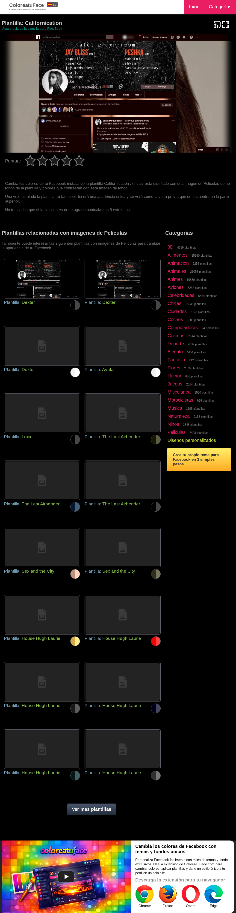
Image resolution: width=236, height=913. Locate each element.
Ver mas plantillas (91, 809)
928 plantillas (206, 400)
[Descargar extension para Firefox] (167, 894)
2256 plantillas (202, 263)
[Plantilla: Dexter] (42, 279)
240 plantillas (210, 328)
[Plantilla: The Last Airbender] (123, 413)
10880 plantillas (197, 279)
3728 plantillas (200, 312)
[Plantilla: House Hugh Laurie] (42, 615)
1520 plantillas (204, 392)
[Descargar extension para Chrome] (144, 894)
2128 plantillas (198, 360)
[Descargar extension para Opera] (190, 894)
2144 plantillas (197, 336)
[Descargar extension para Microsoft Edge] (213, 894)
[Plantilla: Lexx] (42, 413)
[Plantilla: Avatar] (123, 346)
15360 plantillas (202, 255)
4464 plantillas (196, 352)
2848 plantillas (192, 424)
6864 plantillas (207, 296)
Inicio (194, 6)
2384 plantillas (195, 384)
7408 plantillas (199, 433)
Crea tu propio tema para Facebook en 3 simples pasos (196, 459)
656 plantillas (194, 376)
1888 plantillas (196, 320)
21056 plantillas (200, 271)
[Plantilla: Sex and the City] (42, 547)
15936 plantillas (195, 304)
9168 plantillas (203, 416)
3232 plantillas (197, 288)
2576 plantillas (193, 368)
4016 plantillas (186, 247)
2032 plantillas (197, 344)
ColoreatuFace (27, 6)
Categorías (220, 6)
